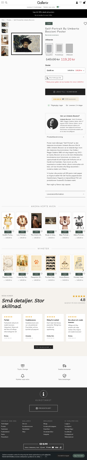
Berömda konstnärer (52, 35)
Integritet (46, 434)
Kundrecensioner (27, 426)
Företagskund (69, 434)
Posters (3, 426)
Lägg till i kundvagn (66, 92)
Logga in (67, 424)
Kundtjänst (68, 426)
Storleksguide (55, 78)
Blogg (45, 424)
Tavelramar (4, 429)
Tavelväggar (4, 424)
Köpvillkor (47, 429)
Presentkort (45, 408)
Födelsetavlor (5, 432)
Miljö (23, 432)
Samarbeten (25, 429)
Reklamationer (69, 437)
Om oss (24, 424)
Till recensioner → (43, 347)
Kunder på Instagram (50, 426)
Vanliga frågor (69, 429)
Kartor (3, 434)
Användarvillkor (48, 432)
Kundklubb (68, 432)
